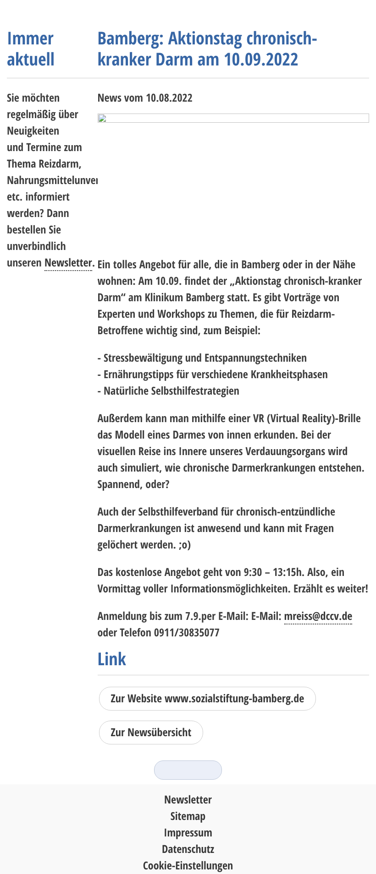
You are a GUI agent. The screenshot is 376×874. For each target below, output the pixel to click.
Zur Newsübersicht (151, 732)
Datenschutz (188, 849)
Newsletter (68, 262)
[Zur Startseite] (43, 14)
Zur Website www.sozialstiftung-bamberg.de (207, 698)
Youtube (205, 770)
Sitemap (188, 816)
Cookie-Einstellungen (188, 865)
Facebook (188, 770)
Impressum (188, 832)
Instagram (171, 770)
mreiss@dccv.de (318, 616)
